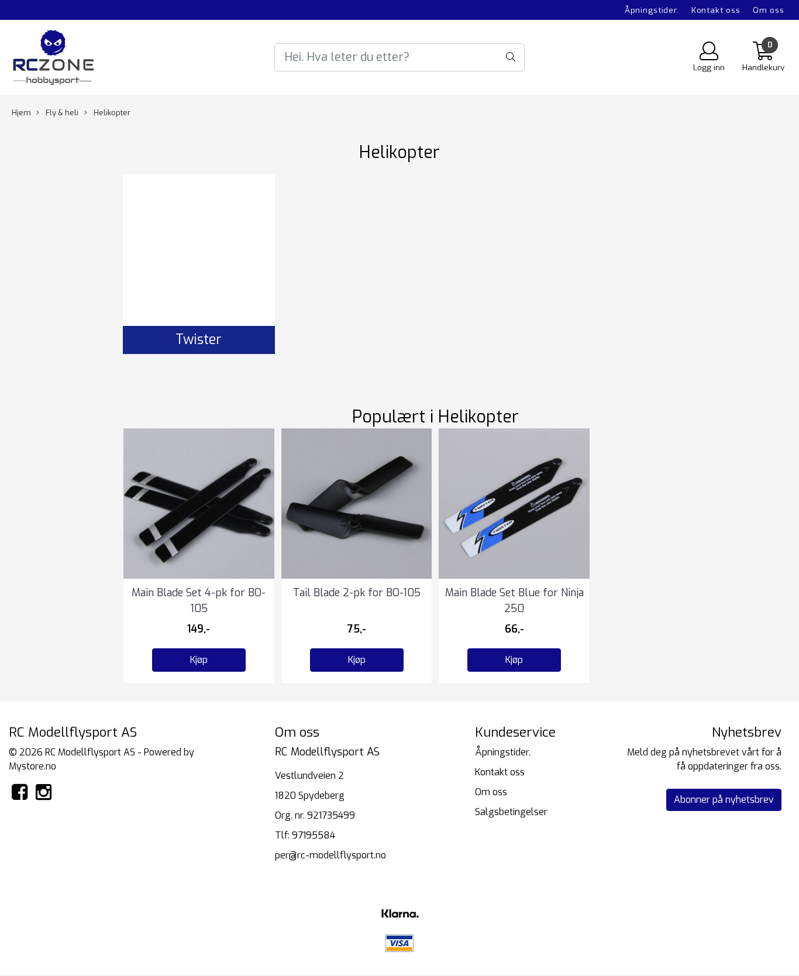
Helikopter (111, 113)
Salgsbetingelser (511, 812)
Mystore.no (32, 766)
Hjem (21, 113)
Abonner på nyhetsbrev (724, 799)
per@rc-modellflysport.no (330, 855)
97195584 (313, 835)
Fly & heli (61, 113)
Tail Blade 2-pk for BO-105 (357, 593)
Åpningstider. (652, 10)
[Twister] (199, 250)
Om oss (768, 10)
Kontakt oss (716, 10)
